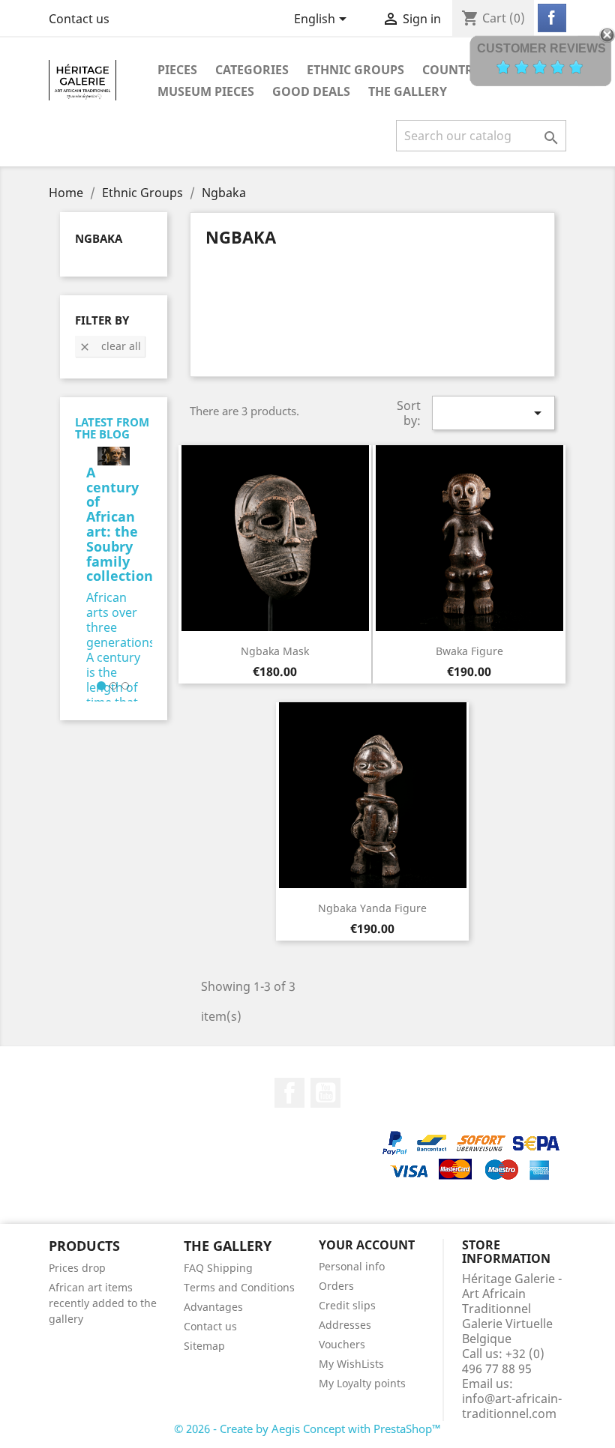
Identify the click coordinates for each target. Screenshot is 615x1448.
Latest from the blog (112, 428)
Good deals (311, 91)
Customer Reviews (541, 48)
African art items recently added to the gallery (103, 1303)
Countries (456, 69)
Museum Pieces (206, 91)
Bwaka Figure (469, 651)
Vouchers (342, 1344)
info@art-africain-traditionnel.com (512, 1406)
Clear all (110, 346)
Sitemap (204, 1346)
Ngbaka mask (275, 651)
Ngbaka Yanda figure (372, 908)
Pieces (177, 69)
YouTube (325, 1093)
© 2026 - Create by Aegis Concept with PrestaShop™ (307, 1428)
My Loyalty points (362, 1383)
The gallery (407, 91)
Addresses (345, 1325)
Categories (252, 69)
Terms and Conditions (239, 1287)
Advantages (213, 1307)
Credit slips (347, 1305)
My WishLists (351, 1364)
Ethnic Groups (355, 69)
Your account (367, 1245)
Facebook (289, 1093)
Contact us (79, 18)
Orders (336, 1286)
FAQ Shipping (218, 1268)
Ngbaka (98, 238)
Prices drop (77, 1268)
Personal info (352, 1266)
